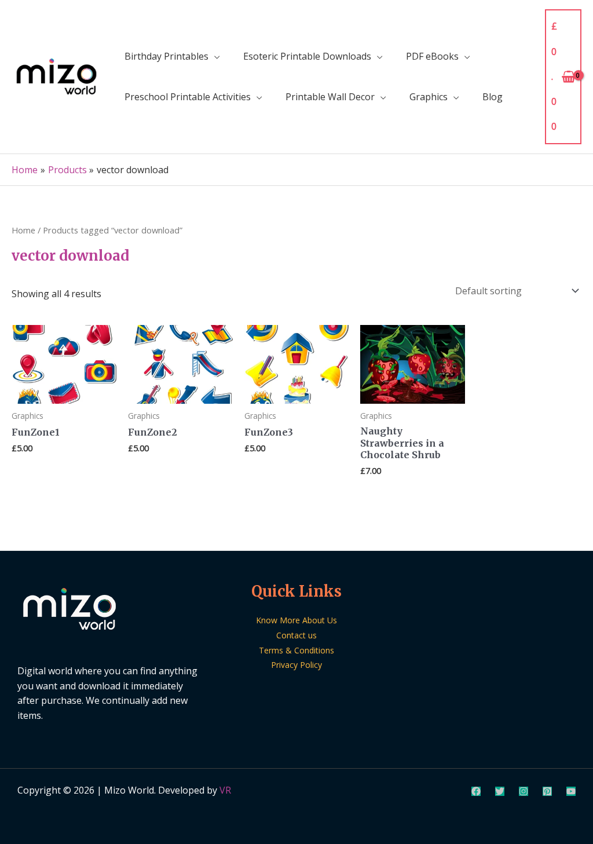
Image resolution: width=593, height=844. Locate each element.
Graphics (428, 96)
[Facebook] (476, 791)
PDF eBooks (432, 56)
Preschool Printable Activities (188, 96)
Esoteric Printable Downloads (307, 56)
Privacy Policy (296, 664)
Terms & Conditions (296, 650)
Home (23, 230)
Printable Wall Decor (330, 96)
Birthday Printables (166, 56)
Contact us (296, 635)
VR (225, 790)
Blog (492, 96)
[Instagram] (523, 791)
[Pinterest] (547, 791)
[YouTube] (571, 791)
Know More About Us (296, 620)
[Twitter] (499, 791)
